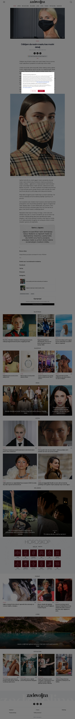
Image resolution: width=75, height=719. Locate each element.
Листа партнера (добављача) (27, 87)
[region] (37, 83)
